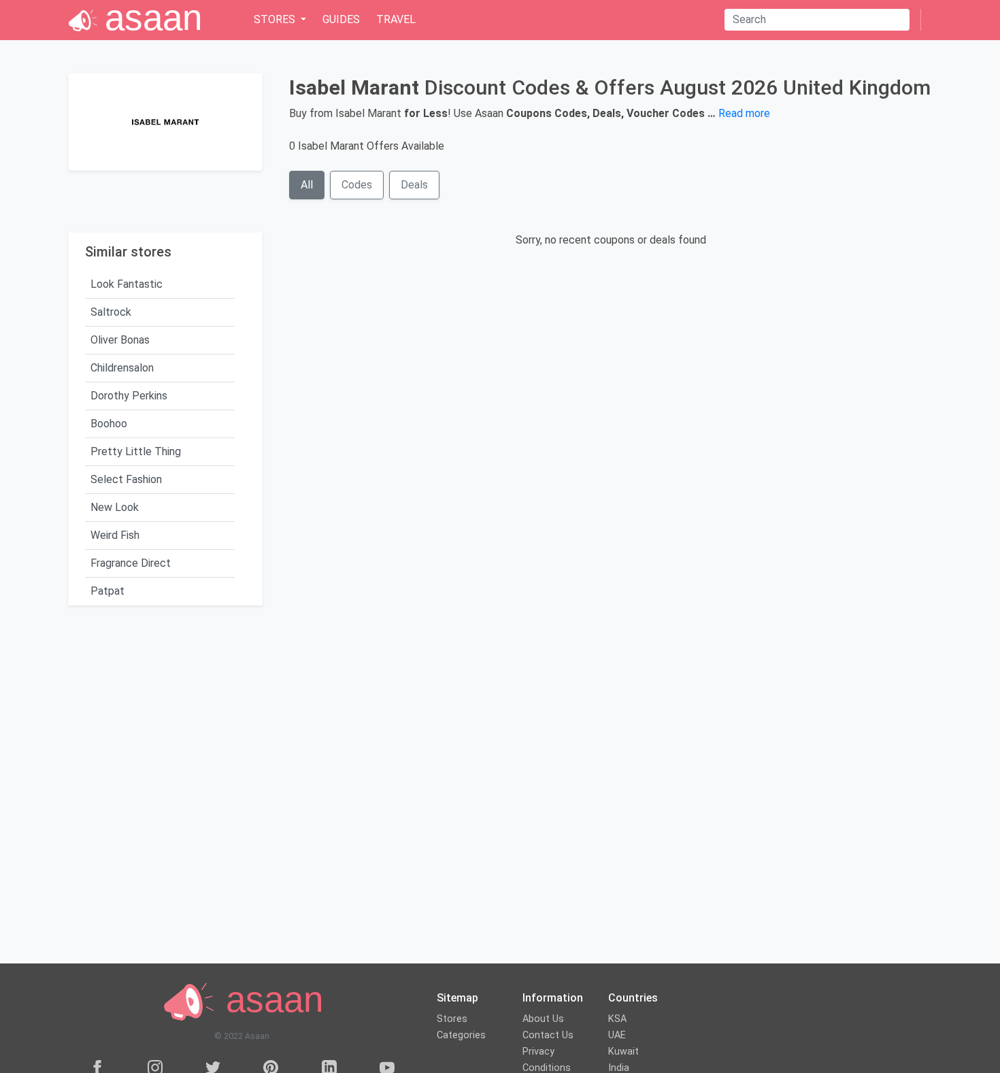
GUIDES (341, 19)
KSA (617, 1019)
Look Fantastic (126, 284)
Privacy (538, 1051)
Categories (461, 1035)
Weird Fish (114, 535)
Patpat (107, 590)
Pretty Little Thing (135, 451)
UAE (617, 1035)
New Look (114, 507)
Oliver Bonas (120, 339)
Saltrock (110, 312)
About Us (543, 1019)
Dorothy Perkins (128, 395)
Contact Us (547, 1035)
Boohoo (108, 423)
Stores (452, 1019)
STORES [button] (276, 19)
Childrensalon (122, 367)
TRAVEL (396, 19)
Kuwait (623, 1051)
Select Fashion (126, 479)
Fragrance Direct (130, 563)
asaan (269, 999)
